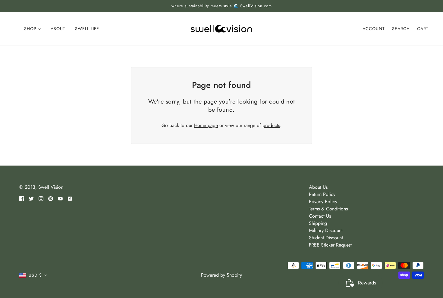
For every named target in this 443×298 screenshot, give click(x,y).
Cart (423, 29)
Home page (206, 125)
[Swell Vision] (221, 28)
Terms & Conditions (328, 208)
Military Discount (326, 230)
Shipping (318, 223)
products (271, 125)
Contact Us (320, 216)
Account (374, 29)
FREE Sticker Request (330, 244)
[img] (22, 198)
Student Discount (326, 237)
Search (401, 29)
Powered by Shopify (221, 275)
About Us (318, 187)
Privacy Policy (323, 201)
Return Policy (322, 194)
